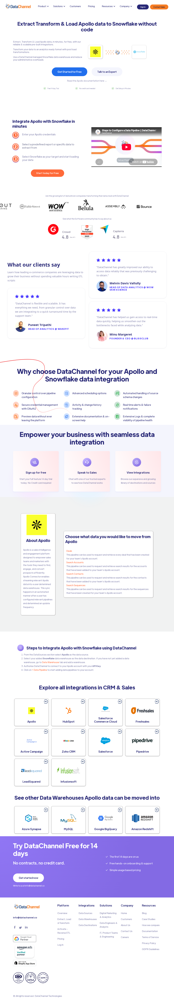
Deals (69, 550)
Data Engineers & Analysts (108, 925)
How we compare (151, 925)
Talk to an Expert (107, 71)
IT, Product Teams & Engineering (109, 934)
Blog (144, 913)
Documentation (150, 931)
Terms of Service (150, 937)
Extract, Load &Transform (64, 921)
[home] (18, 6)
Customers (75, 6)
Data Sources (85, 913)
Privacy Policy (149, 943)
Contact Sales (159, 7)
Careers (125, 937)
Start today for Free (47, 173)
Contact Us (126, 931)
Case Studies (148, 919)
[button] (44, 6)
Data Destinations (88, 925)
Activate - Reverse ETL (63, 931)
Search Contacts (74, 573)
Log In (60, 944)
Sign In (142, 7)
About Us (125, 925)
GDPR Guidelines (150, 949)
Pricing (91, 6)
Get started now (28, 877)
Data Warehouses (88, 919)
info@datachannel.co (25, 917)
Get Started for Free (70, 71)
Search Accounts (75, 562)
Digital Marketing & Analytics (108, 915)
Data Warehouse (50, 662)
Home (124, 913)
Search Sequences (75, 585)
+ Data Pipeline (39, 669)
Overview (62, 913)
